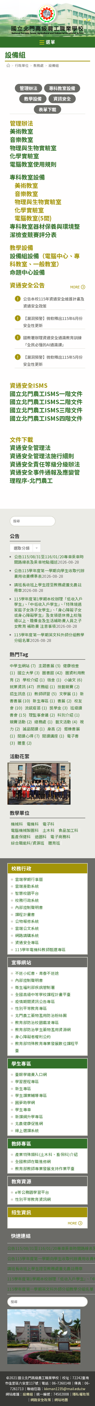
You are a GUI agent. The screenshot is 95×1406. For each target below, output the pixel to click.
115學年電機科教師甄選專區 (40, 949)
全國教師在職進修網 (33, 1161)
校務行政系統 (27, 900)
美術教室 (21, 131)
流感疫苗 (36, 708)
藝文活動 (66, 722)
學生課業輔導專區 (31, 1095)
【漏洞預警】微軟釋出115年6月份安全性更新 (53, 321)
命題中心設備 (27, 272)
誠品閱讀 (34, 729)
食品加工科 (68, 830)
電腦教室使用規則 (33, 164)
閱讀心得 (29, 736)
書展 (64, 701)
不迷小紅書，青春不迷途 (37, 973)
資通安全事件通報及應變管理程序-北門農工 (45, 476)
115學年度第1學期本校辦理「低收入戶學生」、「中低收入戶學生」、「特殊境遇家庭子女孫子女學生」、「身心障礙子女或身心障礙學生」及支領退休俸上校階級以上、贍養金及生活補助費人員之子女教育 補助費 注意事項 (48, 612)
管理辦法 (28, 88)
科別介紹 (68, 715)
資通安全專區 (27, 942)
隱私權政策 (80, 1394)
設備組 (28, 1394)
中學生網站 (23, 665)
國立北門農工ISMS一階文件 (46, 393)
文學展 (68, 694)
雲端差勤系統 (27, 886)
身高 (54, 729)
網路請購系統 (27, 935)
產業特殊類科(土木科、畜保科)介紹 (46, 1154)
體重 (25, 743)
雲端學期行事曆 (29, 879)
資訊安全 (62, 98)
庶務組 (46, 686)
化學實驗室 (24, 155)
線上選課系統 (27, 1130)
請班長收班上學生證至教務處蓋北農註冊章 (48, 587)
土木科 (49, 830)
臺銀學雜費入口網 (31, 1074)
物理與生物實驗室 (33, 147)
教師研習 (45, 694)
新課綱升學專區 (29, 1116)
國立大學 (29, 673)
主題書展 (49, 665)
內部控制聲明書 (29, 907)
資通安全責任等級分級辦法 (45, 464)
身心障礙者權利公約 (33, 1036)
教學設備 (33, 98)
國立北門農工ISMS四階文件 (46, 418)
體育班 (54, 843)
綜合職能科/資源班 (27, 843)
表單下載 (47, 109)
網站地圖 (61, 1399)
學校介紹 (34, 680)
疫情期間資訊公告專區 (35, 1001)
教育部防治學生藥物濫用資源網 (43, 1029)
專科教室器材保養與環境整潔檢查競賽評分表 (45, 230)
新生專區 (44, 701)
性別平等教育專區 (31, 1008)
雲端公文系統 (27, 928)
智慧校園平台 (27, 893)
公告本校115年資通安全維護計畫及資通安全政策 (53, 302)
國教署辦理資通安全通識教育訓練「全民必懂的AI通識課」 (52, 341)
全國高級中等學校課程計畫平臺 (43, 994)
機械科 (17, 824)
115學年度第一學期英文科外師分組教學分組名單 (50, 1289)
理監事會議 (42, 715)
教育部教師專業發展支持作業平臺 (45, 1168)
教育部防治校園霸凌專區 (37, 1022)
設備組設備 (24, 255)
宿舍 (54, 680)
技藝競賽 (68, 686)
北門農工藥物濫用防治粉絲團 (41, 1015)
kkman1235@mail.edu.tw (64, 1388)
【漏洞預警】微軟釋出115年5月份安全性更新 (53, 360)
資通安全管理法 (30, 447)
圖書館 (52, 673)
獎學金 (58, 708)
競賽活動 (21, 722)
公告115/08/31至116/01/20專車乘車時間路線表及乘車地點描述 (49, 559)
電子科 (49, 824)
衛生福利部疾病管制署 (35, 987)
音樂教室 (21, 139)
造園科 (41, 836)
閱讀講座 (53, 736)
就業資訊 (22, 686)
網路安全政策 (40, 1399)
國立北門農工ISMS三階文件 (46, 410)
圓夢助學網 (25, 1102)
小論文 (73, 680)
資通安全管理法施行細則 (42, 455)
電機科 (33, 824)
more (78, 286)
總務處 (43, 722)
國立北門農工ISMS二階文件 (46, 401)
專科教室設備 (62, 88)
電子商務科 (60, 836)
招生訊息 (21, 694)
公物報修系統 (27, 921)
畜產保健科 (21, 836)
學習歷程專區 (27, 1081)
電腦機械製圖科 (25, 830)
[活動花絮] (39, 783)
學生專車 (23, 1109)
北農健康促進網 (29, 1123)
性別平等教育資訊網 (33, 1199)
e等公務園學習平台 (32, 1192)
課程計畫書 (25, 914)
